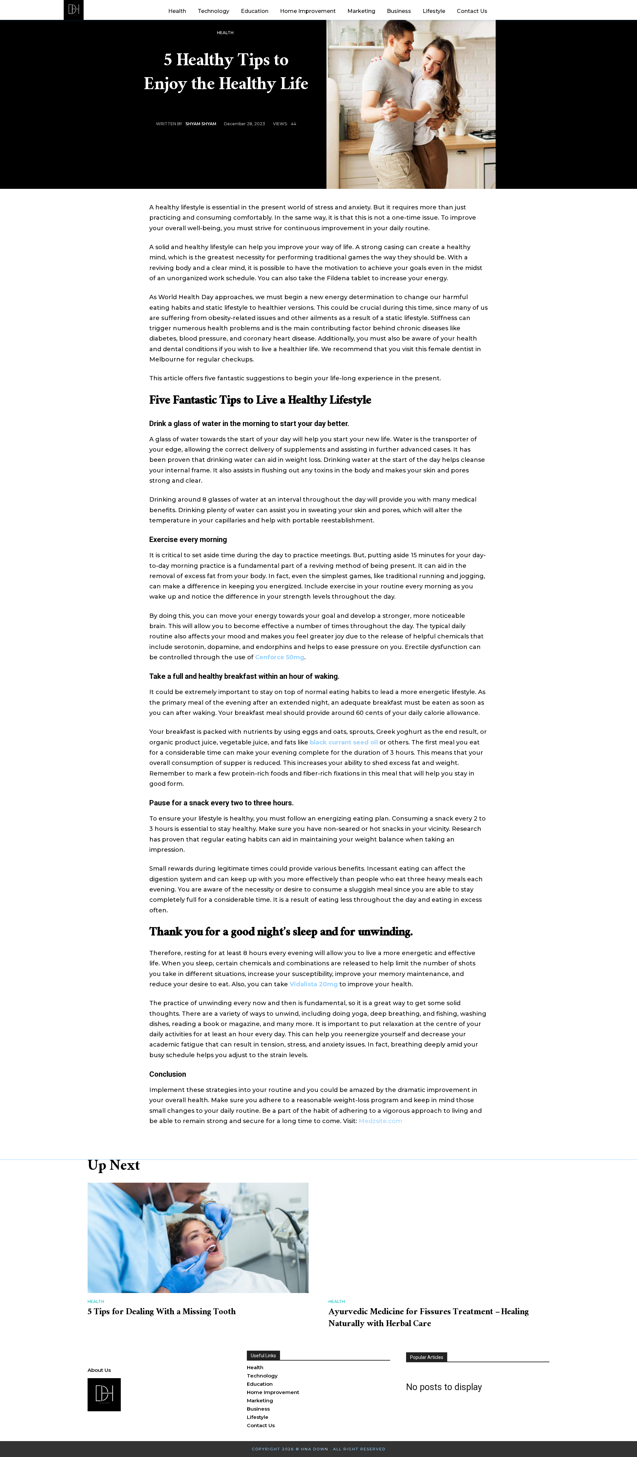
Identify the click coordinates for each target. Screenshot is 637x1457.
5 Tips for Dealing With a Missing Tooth (162, 1313)
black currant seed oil (344, 742)
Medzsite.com (380, 1121)
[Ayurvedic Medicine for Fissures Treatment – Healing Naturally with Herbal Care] (438, 1238)
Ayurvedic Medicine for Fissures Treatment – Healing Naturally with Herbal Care (428, 1318)
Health (225, 32)
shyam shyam (200, 123)
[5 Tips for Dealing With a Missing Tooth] (198, 1238)
